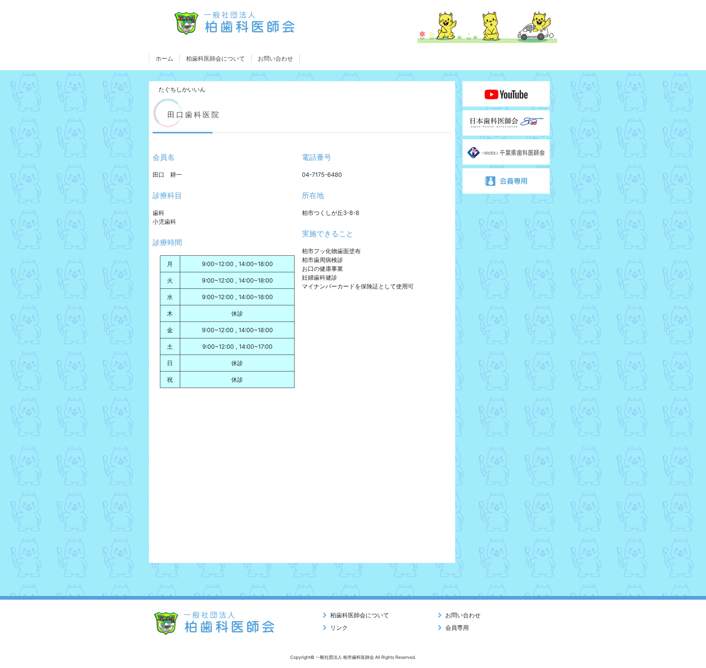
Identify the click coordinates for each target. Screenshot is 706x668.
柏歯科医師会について (215, 58)
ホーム (164, 58)
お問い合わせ (275, 58)
